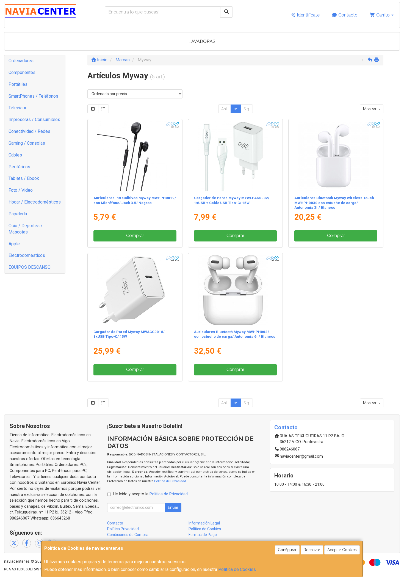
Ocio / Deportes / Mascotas (26, 229)
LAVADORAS (202, 41)
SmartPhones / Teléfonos (33, 96)
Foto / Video (21, 190)
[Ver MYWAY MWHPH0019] (135, 156)
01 (236, 109)
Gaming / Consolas (27, 143)
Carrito (383, 15)
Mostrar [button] (370, 109)
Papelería (18, 213)
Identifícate (308, 15)
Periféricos (19, 166)
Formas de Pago (203, 534)
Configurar (287, 550)
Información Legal (204, 523)
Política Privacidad (123, 529)
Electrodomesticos (27, 255)
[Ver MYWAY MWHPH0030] (336, 156)
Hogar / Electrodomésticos (35, 202)
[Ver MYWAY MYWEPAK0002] (235, 156)
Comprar (135, 235)
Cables (15, 155)
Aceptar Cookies (342, 550)
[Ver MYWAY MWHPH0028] (235, 290)
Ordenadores (21, 60)
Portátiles (18, 84)
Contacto (347, 15)
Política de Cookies (237, 569)
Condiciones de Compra (127, 534)
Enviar (173, 507)
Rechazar (312, 550)
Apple (14, 243)
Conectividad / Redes (29, 131)
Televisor (17, 107)
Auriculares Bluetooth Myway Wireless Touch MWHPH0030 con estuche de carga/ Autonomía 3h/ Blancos (334, 203)
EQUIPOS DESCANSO (30, 267)
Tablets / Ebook (24, 178)
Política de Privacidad (170, 481)
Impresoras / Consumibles (34, 119)
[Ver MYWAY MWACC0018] (135, 290)
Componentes (22, 72)
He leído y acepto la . (151, 494)
